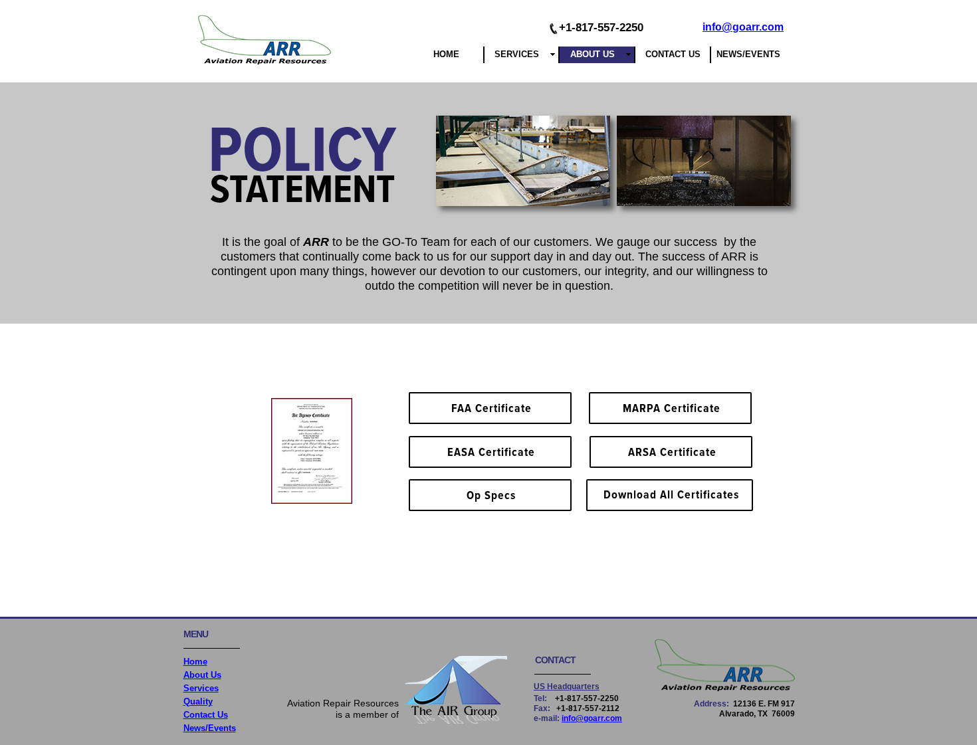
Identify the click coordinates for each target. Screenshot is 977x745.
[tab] (523, 161)
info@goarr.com (743, 27)
